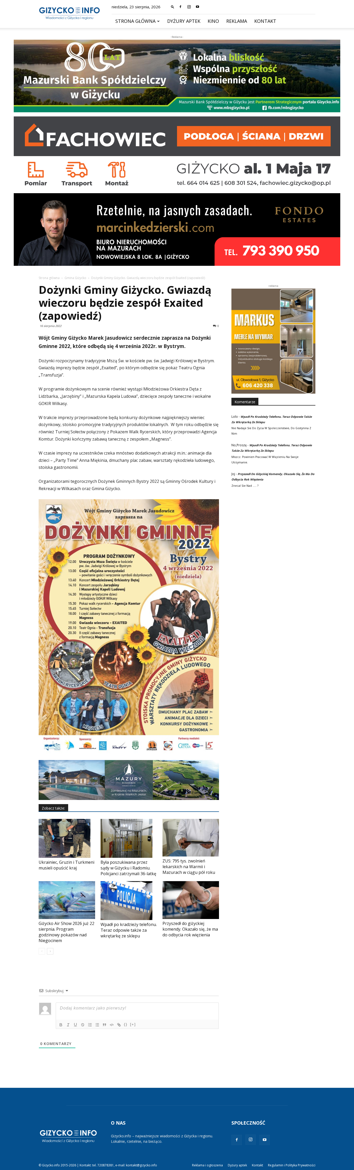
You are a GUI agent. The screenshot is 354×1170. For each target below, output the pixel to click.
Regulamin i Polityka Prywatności (291, 1165)
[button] (172, 7)
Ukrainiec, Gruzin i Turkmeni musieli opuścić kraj (66, 865)
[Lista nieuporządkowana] (97, 1025)
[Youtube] (197, 6)
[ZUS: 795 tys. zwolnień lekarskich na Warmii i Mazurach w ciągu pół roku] (190, 837)
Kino (213, 21)
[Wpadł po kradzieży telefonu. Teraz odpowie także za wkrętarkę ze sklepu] (129, 900)
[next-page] (50, 951)
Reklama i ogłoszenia (207, 1165)
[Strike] (82, 1025)
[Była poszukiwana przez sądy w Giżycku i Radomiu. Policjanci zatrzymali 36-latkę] (129, 838)
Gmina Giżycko (75, 278)
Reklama (236, 21)
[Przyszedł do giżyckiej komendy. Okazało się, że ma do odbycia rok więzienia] (190, 900)
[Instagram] (189, 6)
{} (126, 1024)
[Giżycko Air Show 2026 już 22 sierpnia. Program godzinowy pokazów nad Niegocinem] (67, 900)
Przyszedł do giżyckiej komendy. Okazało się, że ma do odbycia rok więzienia (190, 929)
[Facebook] (180, 6)
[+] (133, 1024)
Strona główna (135, 21)
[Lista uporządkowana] (90, 1025)
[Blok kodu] (111, 1025)
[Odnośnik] (119, 1025)
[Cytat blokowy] (104, 1025)
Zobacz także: (53, 808)
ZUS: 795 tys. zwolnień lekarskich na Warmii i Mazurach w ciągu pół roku (188, 866)
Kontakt (265, 21)
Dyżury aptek (183, 21)
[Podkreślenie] (75, 1025)
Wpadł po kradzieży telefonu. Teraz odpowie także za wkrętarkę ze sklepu (129, 930)
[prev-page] (42, 951)
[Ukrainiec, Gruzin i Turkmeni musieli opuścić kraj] (67, 838)
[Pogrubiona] (61, 1025)
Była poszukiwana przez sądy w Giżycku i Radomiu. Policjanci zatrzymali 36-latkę (128, 867)
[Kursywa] (68, 1025)
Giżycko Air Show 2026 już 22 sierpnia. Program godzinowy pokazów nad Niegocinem (66, 932)
